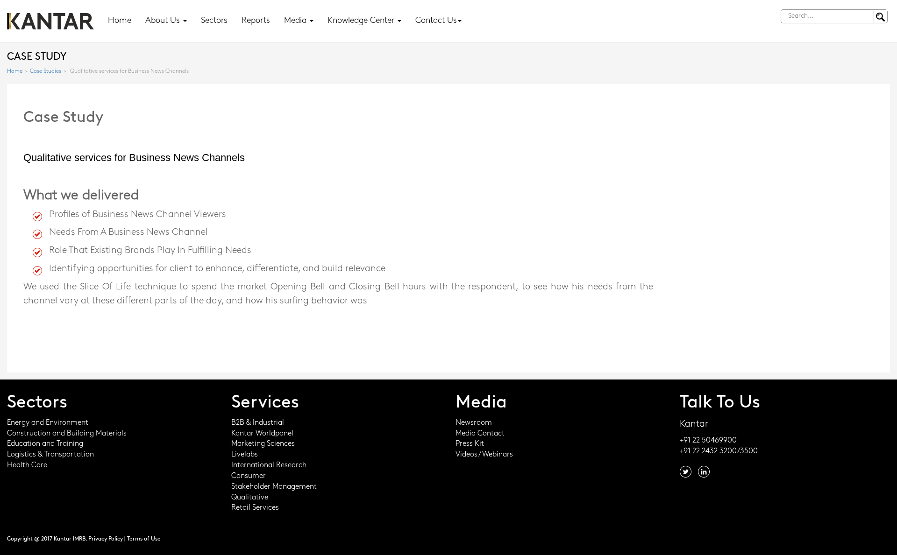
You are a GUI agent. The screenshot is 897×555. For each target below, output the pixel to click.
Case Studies (45, 71)
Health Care (27, 465)
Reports (256, 21)
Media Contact (480, 433)
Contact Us (436, 21)
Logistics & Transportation (50, 454)
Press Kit (470, 444)
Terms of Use (144, 539)
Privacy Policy (105, 539)
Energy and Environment (47, 423)
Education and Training (45, 444)
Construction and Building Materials (67, 433)
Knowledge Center (362, 21)
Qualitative (249, 497)
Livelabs (244, 454)
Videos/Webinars (484, 454)
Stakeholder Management (274, 487)
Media (296, 21)
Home (119, 21)
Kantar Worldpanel (262, 433)
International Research (268, 465)
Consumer (248, 476)
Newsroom (474, 423)
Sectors (214, 21)
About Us (163, 21)
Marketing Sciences (263, 444)
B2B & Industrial (257, 423)
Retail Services (255, 508)
